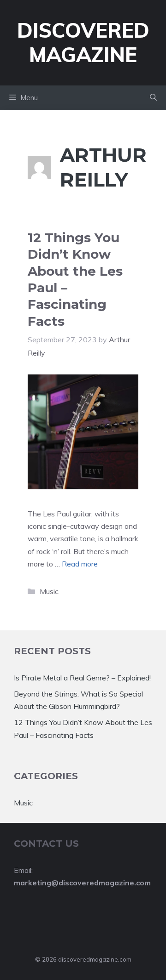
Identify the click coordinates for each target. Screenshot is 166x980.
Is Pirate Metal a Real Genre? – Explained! (82, 677)
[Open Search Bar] (153, 97)
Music (49, 591)
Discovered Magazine (83, 42)
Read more (80, 563)
